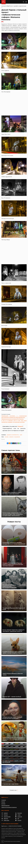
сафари (11, 436)
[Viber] (17, 443)
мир (21, 434)
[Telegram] (20, 443)
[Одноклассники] (9, 443)
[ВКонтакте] (7, 443)
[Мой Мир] (11, 443)
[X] (13, 443)
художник (17, 436)
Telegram (20, 426)
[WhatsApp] (18, 443)
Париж (6, 436)
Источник (3, 439)
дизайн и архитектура (20, 6)
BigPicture (10, 6)
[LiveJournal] (15, 443)
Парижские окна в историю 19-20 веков (12, 419)
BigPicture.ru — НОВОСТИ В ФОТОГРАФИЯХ (11, 826)
